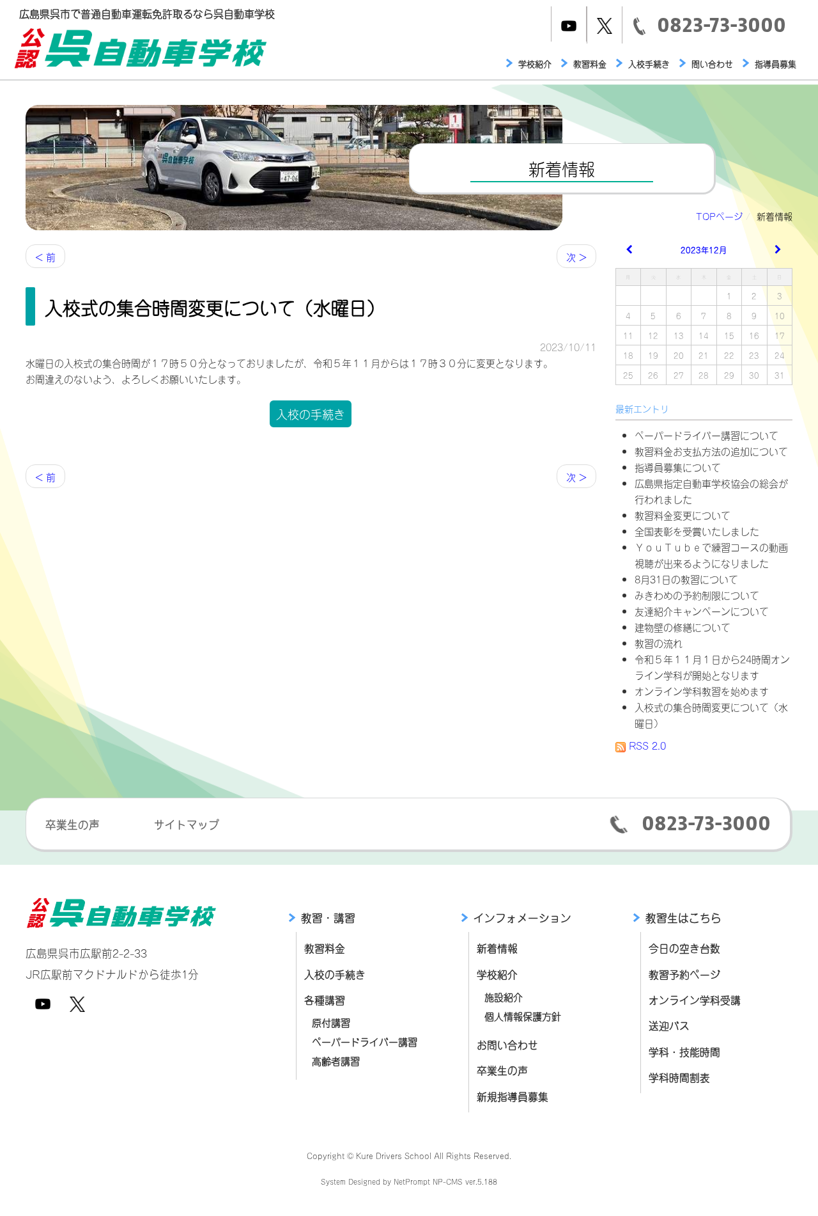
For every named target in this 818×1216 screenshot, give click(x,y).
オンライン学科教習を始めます (702, 690)
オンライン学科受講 (695, 999)
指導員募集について (678, 466)
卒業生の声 (72, 824)
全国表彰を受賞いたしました (697, 530)
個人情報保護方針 (522, 1015)
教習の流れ (659, 642)
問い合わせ (712, 63)
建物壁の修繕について (682, 626)
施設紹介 (503, 996)
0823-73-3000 (706, 824)
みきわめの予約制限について (697, 594)
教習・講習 (328, 917)
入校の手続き (310, 413)
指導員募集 (775, 63)
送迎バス (669, 1025)
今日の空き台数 (684, 947)
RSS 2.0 (646, 745)
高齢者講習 (336, 1060)
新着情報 (562, 168)
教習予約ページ (684, 974)
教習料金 (589, 63)
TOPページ (719, 216)
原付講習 (331, 1022)
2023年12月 (704, 249)
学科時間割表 (679, 1077)
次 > (576, 256)
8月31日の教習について (686, 578)
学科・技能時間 (684, 1051)
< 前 (45, 256)
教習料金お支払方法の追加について (711, 450)
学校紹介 (535, 63)
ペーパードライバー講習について (706, 434)
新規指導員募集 (512, 1096)
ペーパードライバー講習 (364, 1041)
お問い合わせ (507, 1044)
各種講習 (324, 999)
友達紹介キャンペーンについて (702, 610)
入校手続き (649, 63)
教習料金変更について (682, 514)
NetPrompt (412, 1181)
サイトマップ (186, 824)
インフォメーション (522, 917)
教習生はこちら (683, 917)
